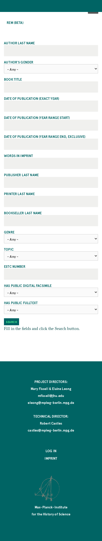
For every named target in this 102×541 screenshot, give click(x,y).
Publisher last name (21, 175)
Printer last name (19, 194)
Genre (9, 232)
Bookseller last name (23, 213)
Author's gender (18, 62)
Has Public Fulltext (21, 303)
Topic (9, 249)
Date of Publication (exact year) (31, 99)
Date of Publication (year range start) (37, 118)
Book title (13, 79)
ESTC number (14, 267)
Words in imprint (18, 156)
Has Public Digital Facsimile (28, 286)
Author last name (19, 43)
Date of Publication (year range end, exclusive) (45, 137)
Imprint (51, 458)
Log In (51, 450)
